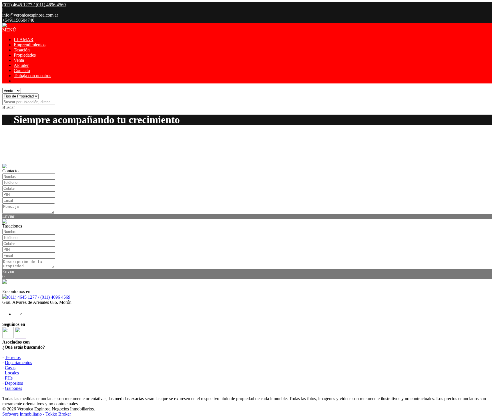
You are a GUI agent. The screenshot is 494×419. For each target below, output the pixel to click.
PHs (9, 378)
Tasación (22, 49)
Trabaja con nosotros (32, 75)
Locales (12, 372)
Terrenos (13, 357)
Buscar (8, 107)
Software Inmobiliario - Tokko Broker (36, 414)
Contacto (22, 70)
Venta (19, 60)
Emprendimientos (29, 44)
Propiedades (25, 55)
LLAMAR (23, 39)
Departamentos (18, 362)
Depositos (14, 383)
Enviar (8, 216)
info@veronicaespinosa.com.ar (30, 15)
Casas (10, 367)
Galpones (13, 388)
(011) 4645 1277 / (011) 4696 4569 (38, 297)
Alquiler (21, 65)
